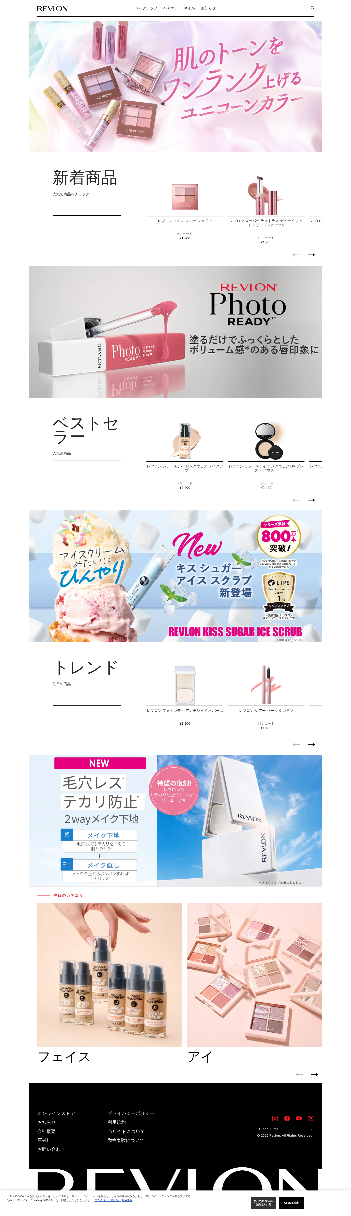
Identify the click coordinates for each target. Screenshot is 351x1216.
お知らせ (208, 8)
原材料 (44, 1140)
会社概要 (46, 1131)
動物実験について (126, 1140)
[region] (175, 1203)
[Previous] (296, 255)
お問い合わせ (51, 1149)
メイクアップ (146, 8)
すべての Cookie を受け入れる (263, 1202)
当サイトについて (126, 1131)
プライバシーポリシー (131, 1113)
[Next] (311, 255)
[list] (233, 208)
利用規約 (117, 1122)
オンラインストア (56, 1113)
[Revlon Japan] (52, 8)
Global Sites (268, 1129)
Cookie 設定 (291, 1203)
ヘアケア (170, 8)
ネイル (189, 8)
